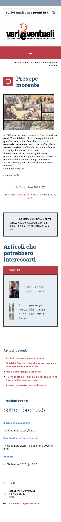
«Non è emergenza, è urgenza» (23, 371)
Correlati (14, 270)
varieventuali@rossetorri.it (24, 503)
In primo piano (39, 62)
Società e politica (33, 194)
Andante (8, 456)
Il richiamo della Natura (16, 422)
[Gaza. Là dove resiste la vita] (14, 289)
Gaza (52, 194)
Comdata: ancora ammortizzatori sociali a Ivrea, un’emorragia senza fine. (29, 226)
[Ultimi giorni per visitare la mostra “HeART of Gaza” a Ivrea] (11, 311)
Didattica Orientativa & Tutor (35, 219)
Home (26, 62)
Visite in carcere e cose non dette (25, 358)
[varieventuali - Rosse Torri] (30, 33)
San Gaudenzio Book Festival (20, 438)
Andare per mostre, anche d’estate (26, 385)
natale (30, 198)
